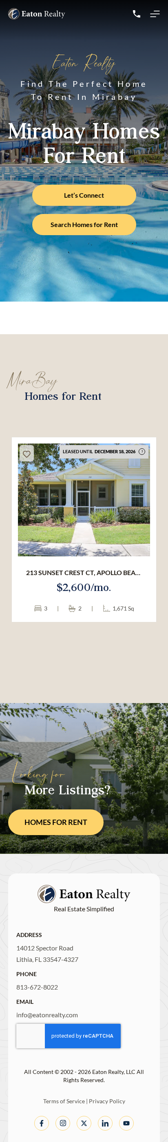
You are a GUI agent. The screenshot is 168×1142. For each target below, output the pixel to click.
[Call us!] (136, 14)
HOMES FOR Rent (55, 822)
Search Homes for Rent (84, 224)
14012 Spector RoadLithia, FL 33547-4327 (47, 953)
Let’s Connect (84, 195)
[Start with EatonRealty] (36, 14)
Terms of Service (64, 1101)
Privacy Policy (107, 1101)
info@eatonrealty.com (47, 1015)
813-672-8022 (37, 987)
